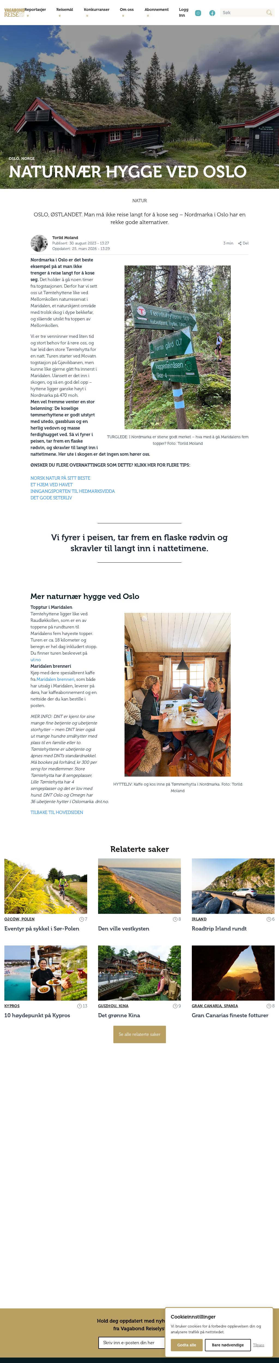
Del (245, 243)
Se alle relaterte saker (139, 1034)
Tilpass (258, 1345)
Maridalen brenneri (55, 679)
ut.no (36, 659)
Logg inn (184, 12)
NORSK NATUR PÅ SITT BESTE (60, 478)
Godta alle (186, 1345)
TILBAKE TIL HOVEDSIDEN (57, 812)
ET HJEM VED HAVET (52, 484)
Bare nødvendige (228, 1345)
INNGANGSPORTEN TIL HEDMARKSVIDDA (73, 491)
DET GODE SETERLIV (51, 497)
